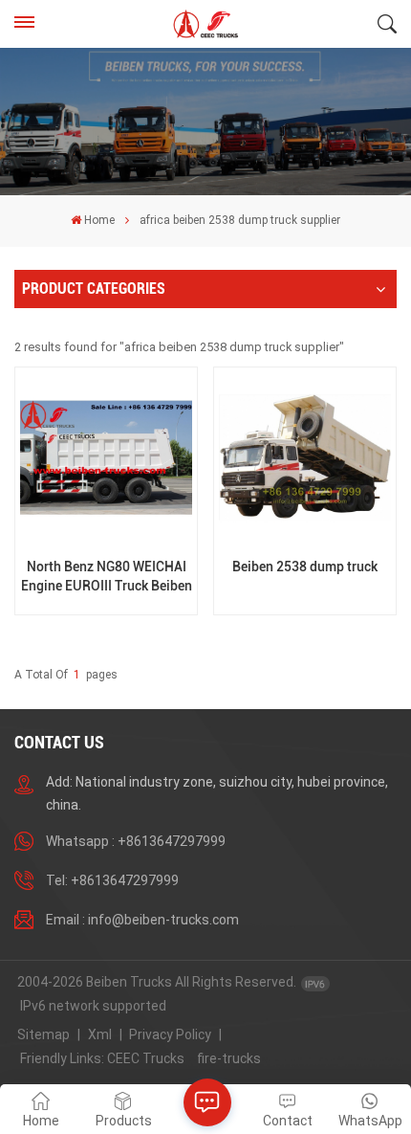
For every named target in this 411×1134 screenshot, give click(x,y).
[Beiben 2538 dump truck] (304, 458)
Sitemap (43, 1034)
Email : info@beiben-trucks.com (142, 919)
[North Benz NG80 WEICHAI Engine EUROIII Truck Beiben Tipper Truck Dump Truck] (105, 458)
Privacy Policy (170, 1034)
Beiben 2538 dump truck (305, 567)
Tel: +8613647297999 (112, 880)
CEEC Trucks (145, 1058)
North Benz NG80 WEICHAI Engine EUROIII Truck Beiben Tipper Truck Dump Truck (106, 576)
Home (99, 220)
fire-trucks (229, 1058)
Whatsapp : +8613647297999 (136, 841)
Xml (100, 1034)
